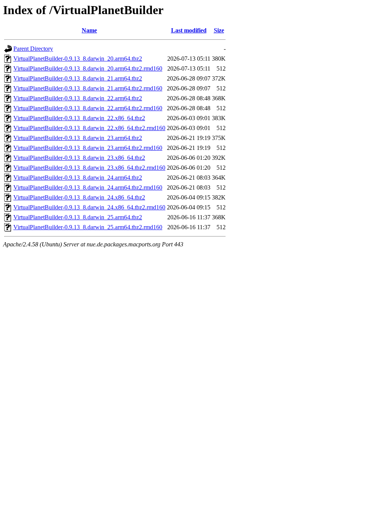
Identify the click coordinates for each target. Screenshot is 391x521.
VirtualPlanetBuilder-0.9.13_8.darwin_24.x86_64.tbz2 (79, 197)
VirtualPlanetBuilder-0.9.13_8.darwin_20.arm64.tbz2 (77, 58)
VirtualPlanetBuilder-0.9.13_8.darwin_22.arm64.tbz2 (77, 98)
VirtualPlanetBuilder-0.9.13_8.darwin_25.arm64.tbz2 (77, 217)
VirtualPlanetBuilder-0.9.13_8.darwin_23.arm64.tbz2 (77, 138)
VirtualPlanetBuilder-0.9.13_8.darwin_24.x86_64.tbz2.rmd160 (89, 207)
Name (89, 30)
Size (219, 30)
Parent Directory (33, 48)
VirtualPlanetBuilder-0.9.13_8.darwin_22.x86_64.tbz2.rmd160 (89, 128)
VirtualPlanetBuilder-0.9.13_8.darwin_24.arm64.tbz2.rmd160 (87, 187)
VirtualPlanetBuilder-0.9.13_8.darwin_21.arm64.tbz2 (77, 78)
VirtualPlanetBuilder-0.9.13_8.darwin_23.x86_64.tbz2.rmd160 (89, 167)
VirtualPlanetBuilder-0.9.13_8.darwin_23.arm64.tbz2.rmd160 (87, 148)
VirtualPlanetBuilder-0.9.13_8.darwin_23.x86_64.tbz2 (79, 157)
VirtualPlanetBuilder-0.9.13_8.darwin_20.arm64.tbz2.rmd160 (87, 68)
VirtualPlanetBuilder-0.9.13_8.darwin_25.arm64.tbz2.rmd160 (87, 227)
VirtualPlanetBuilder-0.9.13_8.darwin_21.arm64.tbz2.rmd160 (87, 88)
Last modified (189, 30)
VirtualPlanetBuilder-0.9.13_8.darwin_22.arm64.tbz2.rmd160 (87, 108)
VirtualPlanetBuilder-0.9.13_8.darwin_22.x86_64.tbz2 (79, 118)
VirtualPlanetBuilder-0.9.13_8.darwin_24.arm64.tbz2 (77, 177)
